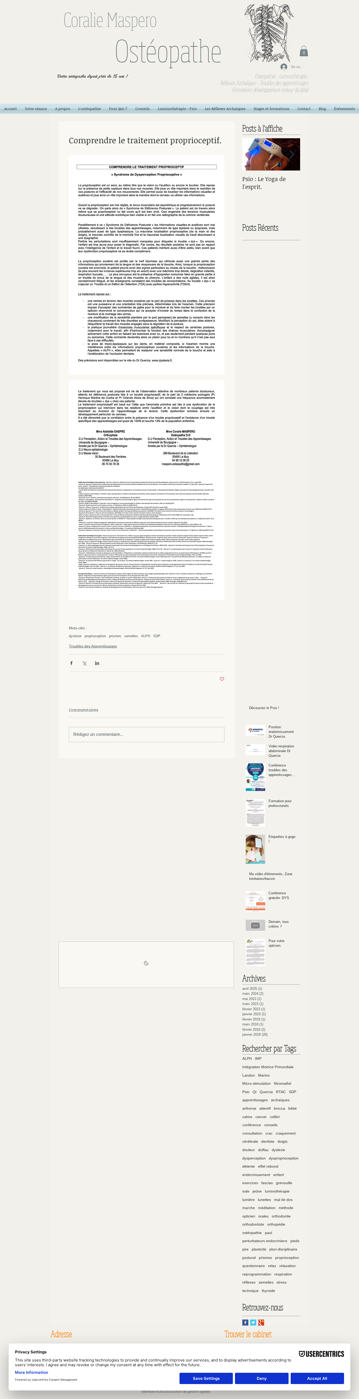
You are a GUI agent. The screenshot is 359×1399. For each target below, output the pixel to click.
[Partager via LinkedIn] (97, 663)
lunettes (264, 1200)
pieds (294, 1241)
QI (255, 1092)
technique (250, 1291)
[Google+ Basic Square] (261, 1323)
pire (245, 1249)
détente (248, 1166)
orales (263, 1216)
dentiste (267, 1141)
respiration (283, 1274)
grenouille (284, 1183)
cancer (261, 1117)
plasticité (259, 1249)
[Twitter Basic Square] (253, 1323)
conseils (271, 1125)
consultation (252, 1133)
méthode (286, 1208)
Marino (264, 1075)
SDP (156, 636)
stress (281, 1282)
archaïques (280, 1100)
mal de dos (283, 1200)
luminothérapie (277, 1191)
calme (247, 1117)
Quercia (266, 1092)
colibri (275, 1117)
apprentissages (255, 1100)
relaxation (287, 1266)
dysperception (254, 1158)
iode (245, 1191)
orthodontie (281, 1216)
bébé (292, 1108)
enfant (278, 1175)
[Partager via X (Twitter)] (84, 663)
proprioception (95, 636)
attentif (265, 1108)
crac (269, 1133)
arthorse (249, 1108)
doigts (283, 1141)
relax (272, 1266)
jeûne (257, 1191)
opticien (248, 1216)
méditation (266, 1208)
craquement (286, 1133)
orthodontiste (253, 1224)
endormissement (256, 1175)
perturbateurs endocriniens (264, 1241)
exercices (250, 1183)
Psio (245, 1092)
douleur (248, 1150)
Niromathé (282, 1083)
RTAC (281, 1092)
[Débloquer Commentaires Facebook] (146, 965)
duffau (263, 1150)
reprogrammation (256, 1274)
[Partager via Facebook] (71, 663)
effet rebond (268, 1166)
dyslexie (75, 636)
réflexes (248, 1282)
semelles (131, 636)
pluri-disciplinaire (283, 1249)
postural (249, 1258)
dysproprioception (284, 1158)
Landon (248, 1075)
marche (248, 1208)
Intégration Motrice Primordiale (268, 1067)
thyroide (268, 1291)
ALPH (145, 636)
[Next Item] (291, 154)
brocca (279, 1108)
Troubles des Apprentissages (93, 646)
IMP (258, 1058)
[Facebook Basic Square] (245, 1323)
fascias (267, 1183)
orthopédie (276, 1224)
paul (268, 1233)
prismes (115, 636)
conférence (251, 1125)
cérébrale (250, 1141)
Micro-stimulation (256, 1083)
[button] (303, 51)
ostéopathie (252, 1233)
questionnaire (253, 1266)
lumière (248, 1200)
